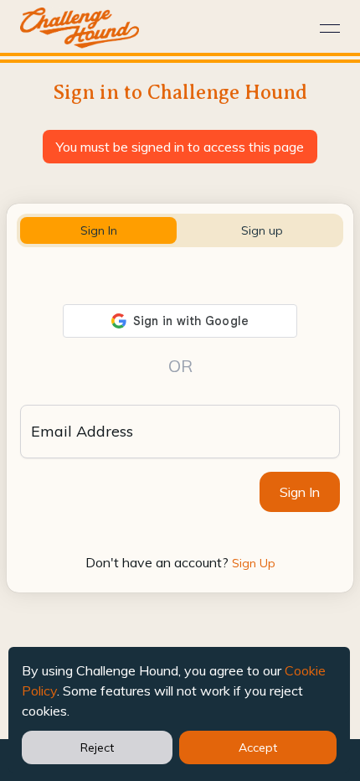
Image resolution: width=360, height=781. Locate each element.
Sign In (300, 492)
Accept (258, 747)
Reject (97, 747)
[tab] (98, 230)
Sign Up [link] (253, 563)
